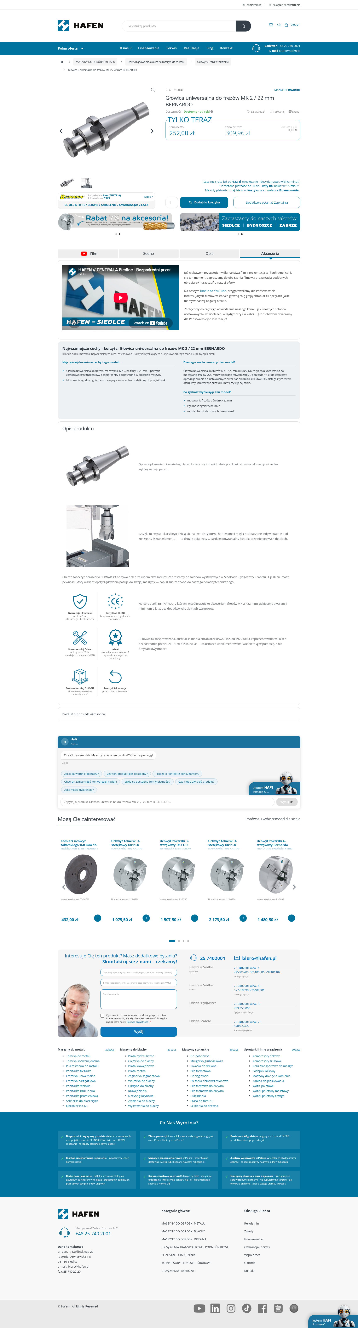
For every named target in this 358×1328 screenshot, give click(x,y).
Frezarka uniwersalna (80, 1076)
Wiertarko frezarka (78, 1071)
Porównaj (278, 111)
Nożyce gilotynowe (141, 1096)
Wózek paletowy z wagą (268, 1096)
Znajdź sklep (254, 5)
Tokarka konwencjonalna (83, 1061)
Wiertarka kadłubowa (80, 1091)
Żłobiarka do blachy (141, 1101)
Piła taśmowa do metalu (82, 1066)
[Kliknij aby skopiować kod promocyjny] (118, 222)
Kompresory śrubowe (267, 1061)
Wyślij (138, 1031)
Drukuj (295, 111)
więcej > (148, 196)
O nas (124, 48)
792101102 (273, 972)
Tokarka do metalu (78, 1056)
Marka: (287, 90)
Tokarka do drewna (203, 1066)
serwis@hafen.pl (241, 994)
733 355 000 (242, 1008)
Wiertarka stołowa (78, 1086)
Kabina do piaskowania (268, 1081)
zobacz (109, 1049)
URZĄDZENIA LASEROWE (178, 1271)
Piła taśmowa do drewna (207, 1091)
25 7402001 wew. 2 (247, 1022)
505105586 (257, 972)
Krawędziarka (137, 1091)
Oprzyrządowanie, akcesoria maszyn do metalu (156, 62)
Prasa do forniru (201, 1101)
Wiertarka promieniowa (82, 1096)
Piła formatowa (200, 1071)
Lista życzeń (257, 111)
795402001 (257, 990)
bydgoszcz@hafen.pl (243, 1012)
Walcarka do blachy (141, 1081)
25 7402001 (212, 958)
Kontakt (226, 48)
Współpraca (252, 1255)
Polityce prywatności (137, 1021)
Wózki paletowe (263, 1086)
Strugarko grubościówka (206, 1061)
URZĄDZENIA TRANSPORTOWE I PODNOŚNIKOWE (195, 1247)
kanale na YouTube (213, 291)
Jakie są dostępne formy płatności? (148, 781)
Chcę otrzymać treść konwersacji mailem (90, 781)
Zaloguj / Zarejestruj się (286, 5)
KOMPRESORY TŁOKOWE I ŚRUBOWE (186, 1263)
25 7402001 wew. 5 (247, 986)
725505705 (241, 972)
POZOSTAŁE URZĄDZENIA (178, 1255)
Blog (210, 48)
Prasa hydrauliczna (141, 1056)
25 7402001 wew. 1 (247, 968)
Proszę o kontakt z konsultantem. (177, 773)
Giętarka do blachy (141, 1061)
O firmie (249, 1263)
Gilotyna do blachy (140, 1086)
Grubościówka (199, 1056)
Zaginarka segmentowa (144, 1076)
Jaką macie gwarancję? (79, 789)
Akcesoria (270, 253)
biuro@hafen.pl (289, 51)
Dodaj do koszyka (207, 202)
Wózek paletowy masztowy (271, 1091)
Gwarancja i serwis (257, 1247)
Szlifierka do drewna (204, 1106)
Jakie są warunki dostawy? (81, 773)
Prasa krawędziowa (141, 1066)
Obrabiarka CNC (77, 1106)
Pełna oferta (68, 48)
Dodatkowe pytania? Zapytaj (265, 202)
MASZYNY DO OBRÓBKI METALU (95, 62)
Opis (209, 253)
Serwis (172, 48)
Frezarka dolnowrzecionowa (209, 1081)
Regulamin (251, 1223)
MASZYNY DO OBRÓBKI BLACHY (183, 1231)
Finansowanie (148, 48)
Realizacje (191, 48)
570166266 (241, 1026)
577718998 (241, 990)
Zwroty (248, 1231)
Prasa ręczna (137, 1071)
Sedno (148, 253)
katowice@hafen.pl (243, 1030)
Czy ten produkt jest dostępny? (127, 773)
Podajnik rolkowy (264, 1071)
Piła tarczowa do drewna (207, 1086)
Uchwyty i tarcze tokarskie (213, 62)
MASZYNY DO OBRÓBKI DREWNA (183, 1239)
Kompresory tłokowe (266, 1056)
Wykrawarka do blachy (143, 1106)
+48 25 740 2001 (289, 46)
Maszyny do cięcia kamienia (271, 1076)
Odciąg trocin (199, 1076)
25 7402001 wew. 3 (247, 1004)
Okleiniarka (198, 1096)
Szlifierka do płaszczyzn (82, 1101)
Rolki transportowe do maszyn (273, 1066)
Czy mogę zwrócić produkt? (196, 781)
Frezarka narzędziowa (81, 1081)
